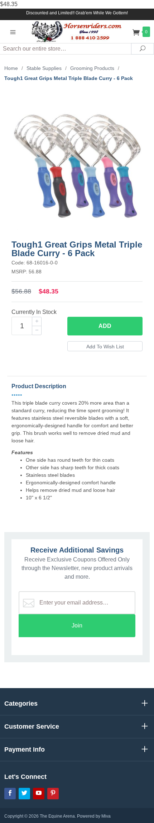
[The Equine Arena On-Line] (77, 31)
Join (77, 625)
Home (11, 68)
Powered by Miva (94, 816)
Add (104, 326)
